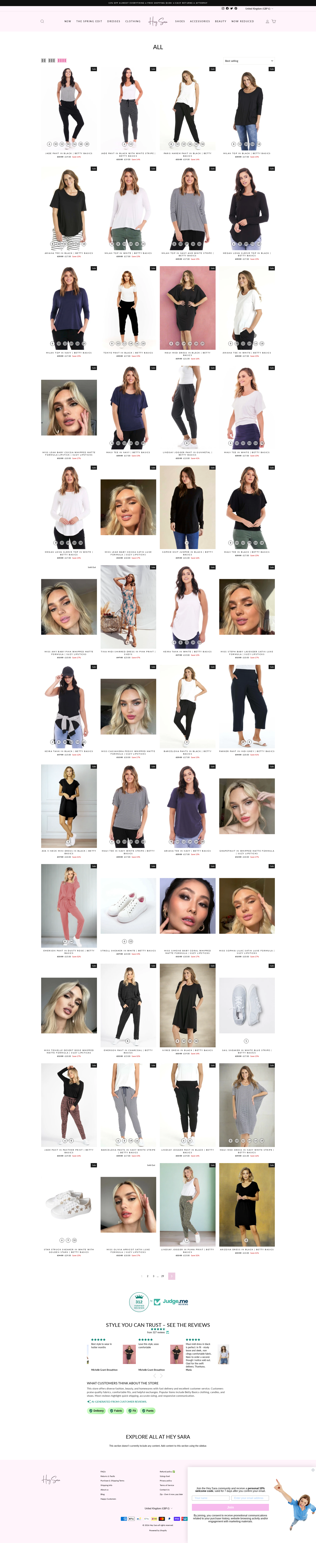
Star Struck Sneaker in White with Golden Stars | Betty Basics (69, 1250)
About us (104, 1489)
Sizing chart (165, 1476)
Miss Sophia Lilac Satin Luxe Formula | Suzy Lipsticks (247, 951)
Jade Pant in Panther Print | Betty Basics (68, 1151)
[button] (155, 1375)
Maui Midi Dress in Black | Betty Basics (188, 354)
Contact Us (165, 1489)
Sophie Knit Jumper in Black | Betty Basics (187, 553)
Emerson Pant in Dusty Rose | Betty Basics (69, 951)
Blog (103, 1494)
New (68, 21)
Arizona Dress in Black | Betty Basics (247, 1249)
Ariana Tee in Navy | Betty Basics (187, 851)
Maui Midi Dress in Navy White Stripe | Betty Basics (247, 1151)
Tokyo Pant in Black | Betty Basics (128, 352)
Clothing (133, 21)
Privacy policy (166, 1480)
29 (162, 1276)
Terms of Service (167, 1485)
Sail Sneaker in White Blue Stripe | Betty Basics (247, 1051)
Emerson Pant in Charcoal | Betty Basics (128, 1051)
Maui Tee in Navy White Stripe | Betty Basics (128, 852)
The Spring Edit (89, 21)
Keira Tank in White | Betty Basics (187, 651)
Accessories (200, 21)
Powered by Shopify (158, 1530)
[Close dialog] (313, 1470)
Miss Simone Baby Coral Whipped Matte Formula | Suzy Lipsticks (187, 951)
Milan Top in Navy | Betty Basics (69, 352)
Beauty (221, 21)
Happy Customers (108, 1499)
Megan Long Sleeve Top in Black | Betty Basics (247, 254)
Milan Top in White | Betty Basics (128, 253)
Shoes (180, 21)
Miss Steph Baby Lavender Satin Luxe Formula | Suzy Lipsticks (247, 652)
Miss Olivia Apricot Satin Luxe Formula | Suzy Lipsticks (128, 1250)
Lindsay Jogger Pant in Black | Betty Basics (187, 1151)
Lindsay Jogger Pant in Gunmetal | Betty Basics (187, 453)
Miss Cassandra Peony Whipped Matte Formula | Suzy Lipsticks (128, 752)
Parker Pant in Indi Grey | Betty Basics (247, 751)
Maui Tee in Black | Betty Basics (247, 552)
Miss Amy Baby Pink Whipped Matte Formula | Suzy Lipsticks (69, 652)
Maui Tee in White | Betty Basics (247, 452)
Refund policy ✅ (167, 1471)
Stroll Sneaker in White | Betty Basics (128, 950)
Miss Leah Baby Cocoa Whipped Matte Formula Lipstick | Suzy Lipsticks (69, 453)
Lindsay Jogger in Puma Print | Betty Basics (187, 1250)
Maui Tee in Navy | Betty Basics (128, 452)
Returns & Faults (108, 1476)
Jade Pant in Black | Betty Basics (68, 153)
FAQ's (103, 1471)
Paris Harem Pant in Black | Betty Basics (188, 154)
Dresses (113, 21)
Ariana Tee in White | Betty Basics (247, 352)
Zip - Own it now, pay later (171, 1494)
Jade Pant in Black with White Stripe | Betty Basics (128, 154)
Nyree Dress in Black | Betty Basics (187, 1050)
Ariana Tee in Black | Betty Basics (69, 253)
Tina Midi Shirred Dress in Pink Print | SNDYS (128, 652)
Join (230, 1507)
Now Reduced (243, 21)
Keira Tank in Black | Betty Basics (69, 751)
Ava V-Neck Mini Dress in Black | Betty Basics (69, 852)
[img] (158, 1329)
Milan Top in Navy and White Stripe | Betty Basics (188, 254)
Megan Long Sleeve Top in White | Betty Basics (69, 553)
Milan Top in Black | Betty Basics (247, 153)
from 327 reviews (156, 1332)
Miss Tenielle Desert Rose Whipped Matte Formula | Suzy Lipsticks (69, 1051)
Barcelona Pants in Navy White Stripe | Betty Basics (128, 1151)
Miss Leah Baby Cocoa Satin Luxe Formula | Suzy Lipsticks (128, 553)
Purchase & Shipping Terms (112, 1480)
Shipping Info (106, 1485)
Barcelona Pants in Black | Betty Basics (187, 752)
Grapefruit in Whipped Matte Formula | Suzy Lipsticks (247, 852)
